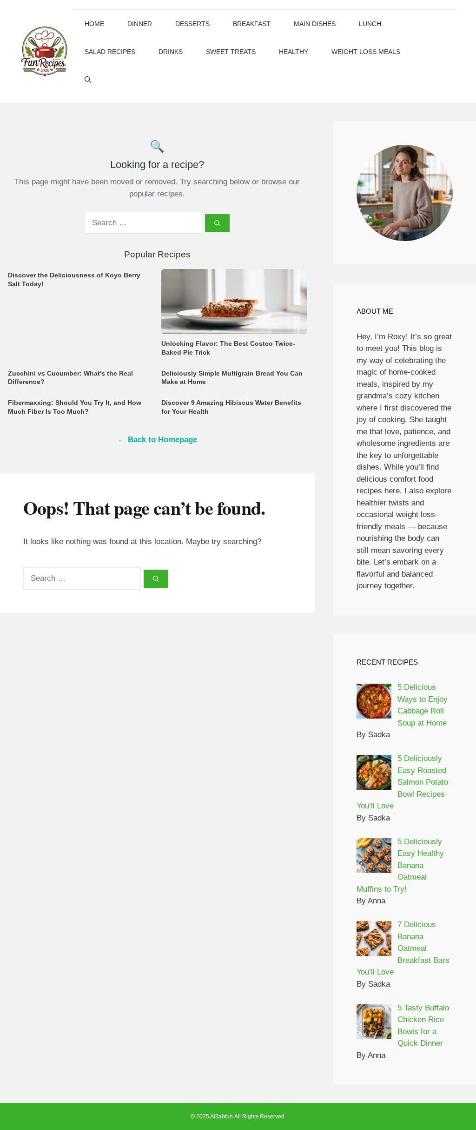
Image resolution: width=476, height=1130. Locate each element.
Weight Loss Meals (365, 51)
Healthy (293, 51)
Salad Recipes (110, 51)
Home (94, 23)
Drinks (171, 51)
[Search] (217, 223)
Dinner (139, 23)
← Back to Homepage (157, 439)
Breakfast (252, 23)
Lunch (370, 23)
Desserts (192, 23)
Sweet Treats (231, 51)
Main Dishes (315, 23)
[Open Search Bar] (88, 80)
